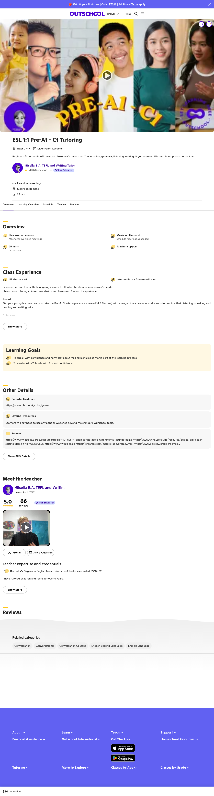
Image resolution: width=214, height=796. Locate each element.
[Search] (136, 14)
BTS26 (112, 4)
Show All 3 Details (19, 456)
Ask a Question (43, 552)
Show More (15, 326)
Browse (111, 13)
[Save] (209, 24)
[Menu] (142, 14)
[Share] (201, 24)
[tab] (8, 204)
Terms (134, 4)
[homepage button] (87, 14)
